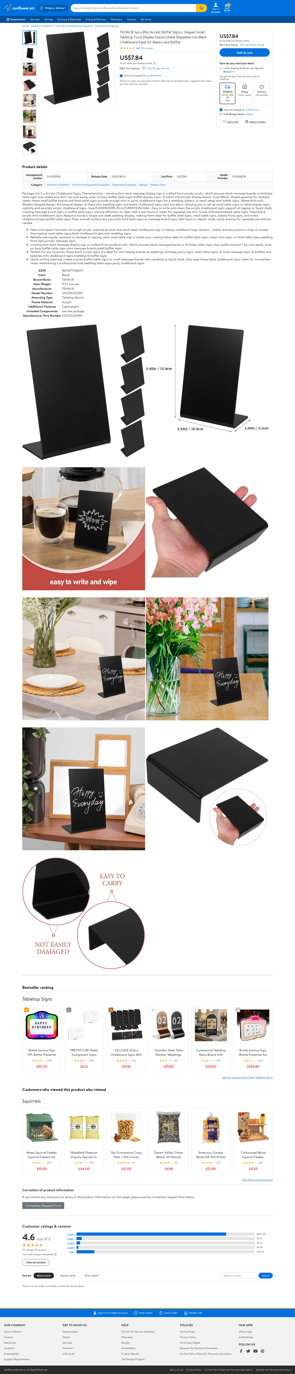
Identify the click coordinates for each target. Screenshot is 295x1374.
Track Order (171, 1313)
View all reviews (36, 1262)
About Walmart (12, 1331)
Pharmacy (116, 19)
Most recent (44, 1275)
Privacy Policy (188, 1337)
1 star (71, 1251)
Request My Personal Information (199, 1348)
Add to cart (245, 52)
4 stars (70, 1238)
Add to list (232, 121)
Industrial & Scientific (42, 26)
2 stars (70, 1247)
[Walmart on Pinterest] (262, 1351)
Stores (66, 1337)
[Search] (201, 8)
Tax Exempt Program (133, 1359)
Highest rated (67, 1275)
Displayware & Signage (107, 26)
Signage (143, 184)
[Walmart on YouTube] (255, 1351)
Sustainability (11, 1354)
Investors (9, 1348)
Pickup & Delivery (96, 19)
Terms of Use (187, 1331)
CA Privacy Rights (190, 1342)
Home (25, 26)
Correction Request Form (43, 1205)
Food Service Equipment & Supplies (74, 26)
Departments (17, 19)
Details (249, 114)
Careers (131, 19)
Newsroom (10, 1342)
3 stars (70, 1243)
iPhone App (245, 1331)
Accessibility (128, 1348)
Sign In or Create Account (112, 1313)
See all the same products (257, 1180)
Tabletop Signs (158, 184)
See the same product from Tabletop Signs (247, 1077)
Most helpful (91, 1275)
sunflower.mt (154, 75)
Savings (49, 19)
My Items (146, 19)
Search (266, 1275)
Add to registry (257, 121)
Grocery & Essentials (69, 19)
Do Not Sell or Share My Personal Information (206, 1354)
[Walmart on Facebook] (241, 1351)
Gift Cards (68, 1354)
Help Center (146, 1313)
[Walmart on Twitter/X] (248, 1351)
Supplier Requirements (17, 1359)
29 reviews (147, 48)
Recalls (125, 1342)
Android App (246, 1337)
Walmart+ (68, 1348)
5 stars (70, 1234)
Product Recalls (130, 1354)
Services (35, 19)
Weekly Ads (195, 1313)
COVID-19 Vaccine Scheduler (138, 1331)
